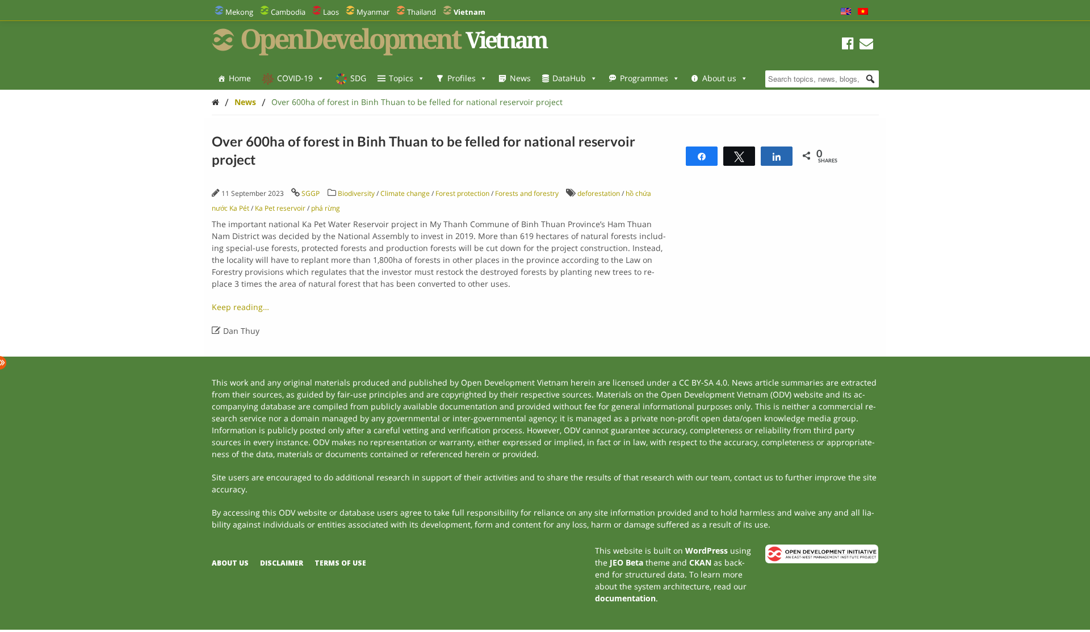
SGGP (310, 193)
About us (719, 78)
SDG (358, 78)
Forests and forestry (527, 193)
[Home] (215, 102)
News (520, 78)
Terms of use (340, 563)
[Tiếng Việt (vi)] (863, 12)
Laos (331, 12)
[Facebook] (848, 45)
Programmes (644, 78)
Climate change (405, 193)
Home (240, 78)
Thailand (421, 12)
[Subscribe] (866, 45)
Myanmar (373, 12)
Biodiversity (356, 193)
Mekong (239, 12)
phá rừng (325, 208)
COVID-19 (295, 78)
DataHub (569, 78)
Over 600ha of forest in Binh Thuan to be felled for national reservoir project (417, 102)
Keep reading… (240, 307)
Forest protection (462, 193)
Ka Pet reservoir (280, 208)
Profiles (461, 78)
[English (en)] (846, 12)
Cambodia (288, 12)
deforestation (598, 193)
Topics (401, 78)
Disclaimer (281, 563)
